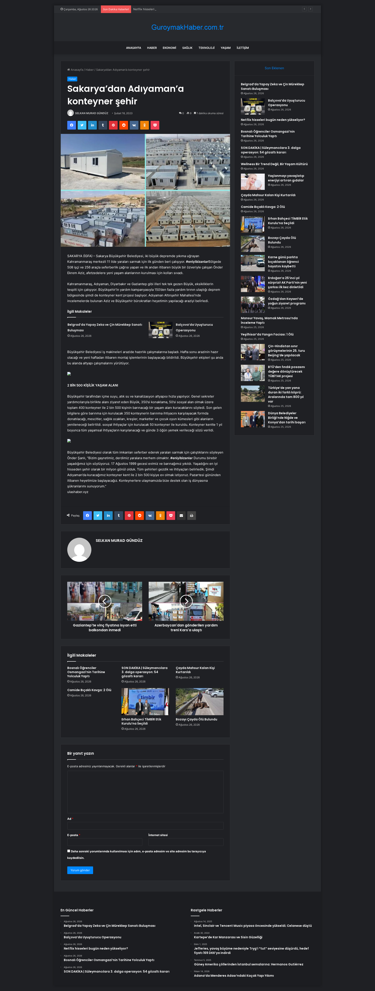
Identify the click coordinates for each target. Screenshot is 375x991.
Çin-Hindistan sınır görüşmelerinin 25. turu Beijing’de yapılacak (286, 350)
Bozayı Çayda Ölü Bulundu (196, 719)
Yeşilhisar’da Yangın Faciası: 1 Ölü (267, 334)
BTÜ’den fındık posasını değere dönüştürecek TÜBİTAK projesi (286, 371)
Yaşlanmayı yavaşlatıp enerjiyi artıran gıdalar (286, 178)
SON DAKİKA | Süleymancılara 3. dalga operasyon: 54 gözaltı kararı (145, 672)
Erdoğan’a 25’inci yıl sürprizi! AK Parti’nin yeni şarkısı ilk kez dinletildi (287, 282)
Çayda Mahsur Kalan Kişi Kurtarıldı (195, 670)
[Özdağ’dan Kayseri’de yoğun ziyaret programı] (253, 305)
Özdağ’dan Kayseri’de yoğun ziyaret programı (287, 301)
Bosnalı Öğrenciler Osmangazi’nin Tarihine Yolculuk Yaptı (86, 672)
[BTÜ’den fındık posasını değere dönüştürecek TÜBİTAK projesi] (253, 373)
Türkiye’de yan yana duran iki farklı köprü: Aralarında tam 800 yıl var (286, 395)
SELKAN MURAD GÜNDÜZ (91, 113)
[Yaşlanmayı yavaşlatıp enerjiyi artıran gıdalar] (253, 182)
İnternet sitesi (158, 835)
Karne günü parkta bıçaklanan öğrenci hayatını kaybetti (283, 261)
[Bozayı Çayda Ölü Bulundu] (200, 701)
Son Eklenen (274, 68)
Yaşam (226, 47)
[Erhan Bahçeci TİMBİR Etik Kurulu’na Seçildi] (145, 701)
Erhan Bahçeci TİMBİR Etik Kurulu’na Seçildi (141, 721)
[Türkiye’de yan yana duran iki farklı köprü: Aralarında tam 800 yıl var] (253, 394)
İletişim (243, 47)
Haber (152, 47)
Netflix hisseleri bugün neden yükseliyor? (161, 9)
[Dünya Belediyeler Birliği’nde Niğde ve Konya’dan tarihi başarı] (253, 419)
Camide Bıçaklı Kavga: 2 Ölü (89, 690)
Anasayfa (133, 47)
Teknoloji (207, 47)
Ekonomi (169, 47)
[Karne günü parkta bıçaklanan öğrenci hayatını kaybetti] (253, 263)
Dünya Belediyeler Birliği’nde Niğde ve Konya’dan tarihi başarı (287, 417)
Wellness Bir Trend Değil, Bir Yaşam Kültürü (274, 164)
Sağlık (187, 47)
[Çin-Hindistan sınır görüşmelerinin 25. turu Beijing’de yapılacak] (253, 352)
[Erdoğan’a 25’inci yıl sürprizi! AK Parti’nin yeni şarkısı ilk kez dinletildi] (253, 284)
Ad (70, 818)
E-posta (73, 835)
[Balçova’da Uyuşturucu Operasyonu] (161, 330)
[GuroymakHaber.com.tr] (187, 27)
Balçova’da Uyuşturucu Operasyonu (286, 102)
